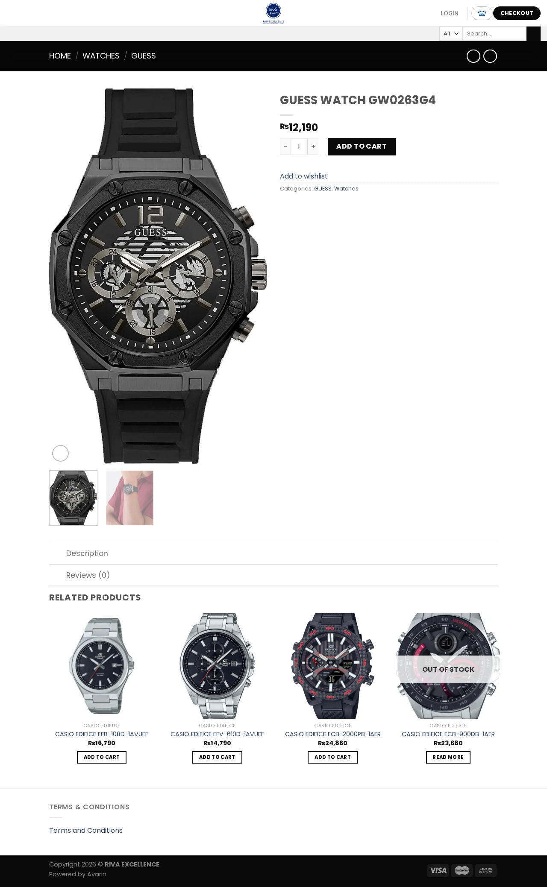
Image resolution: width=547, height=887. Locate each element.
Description (87, 553)
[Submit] (533, 33)
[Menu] (16, 13)
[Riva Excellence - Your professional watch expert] (273, 13)
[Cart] (482, 13)
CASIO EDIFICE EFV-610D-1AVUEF (217, 734)
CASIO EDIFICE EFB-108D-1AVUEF (101, 734)
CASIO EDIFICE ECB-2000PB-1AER (333, 734)
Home (60, 55)
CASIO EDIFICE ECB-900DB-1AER (448, 734)
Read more (448, 757)
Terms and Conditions (86, 830)
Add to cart (361, 146)
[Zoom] (60, 453)
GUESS (143, 55)
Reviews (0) (88, 575)
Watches (101, 55)
